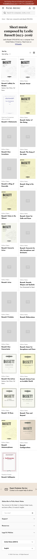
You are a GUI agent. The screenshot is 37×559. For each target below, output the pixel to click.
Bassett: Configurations (25, 446)
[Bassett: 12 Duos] (9, 398)
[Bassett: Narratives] (9, 363)
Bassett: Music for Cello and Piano (26, 217)
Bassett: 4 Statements (9, 122)
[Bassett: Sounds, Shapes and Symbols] (27, 267)
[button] (34, 8)
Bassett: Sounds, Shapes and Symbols (27, 283)
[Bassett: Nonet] (27, 68)
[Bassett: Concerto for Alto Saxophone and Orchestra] (27, 233)
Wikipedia (18, 44)
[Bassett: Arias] (9, 267)
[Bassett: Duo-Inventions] (9, 137)
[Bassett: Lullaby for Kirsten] (9, 68)
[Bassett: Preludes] (9, 302)
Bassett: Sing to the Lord (27, 185)
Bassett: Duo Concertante (6, 348)
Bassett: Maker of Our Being (26, 121)
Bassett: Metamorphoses (7, 446)
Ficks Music (15, 554)
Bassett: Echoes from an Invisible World (27, 380)
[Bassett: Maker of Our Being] (27, 104)
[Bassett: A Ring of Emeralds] (9, 169)
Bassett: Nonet (25, 83)
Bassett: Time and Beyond (26, 414)
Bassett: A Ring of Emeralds (8, 185)
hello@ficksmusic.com (10, 4)
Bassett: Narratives (8, 379)
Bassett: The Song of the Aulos (27, 153)
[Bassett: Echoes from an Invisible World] (27, 363)
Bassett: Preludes (8, 317)
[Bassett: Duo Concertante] (9, 331)
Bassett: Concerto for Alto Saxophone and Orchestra (27, 250)
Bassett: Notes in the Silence (9, 217)
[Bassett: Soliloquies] (9, 462)
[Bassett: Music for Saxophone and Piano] (27, 331)
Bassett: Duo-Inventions (6, 153)
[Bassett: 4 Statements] (9, 104)
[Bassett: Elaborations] (27, 302)
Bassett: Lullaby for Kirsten (8, 84)
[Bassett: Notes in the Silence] (9, 201)
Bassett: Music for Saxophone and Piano (27, 348)
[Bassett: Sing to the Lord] (27, 169)
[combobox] (18, 13)
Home (3, 19)
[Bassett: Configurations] (27, 430)
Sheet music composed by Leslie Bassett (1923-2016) (20, 19)
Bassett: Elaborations (27, 317)
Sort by (4, 51)
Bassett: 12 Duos (7, 413)
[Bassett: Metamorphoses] (9, 430)
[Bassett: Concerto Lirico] (9, 233)
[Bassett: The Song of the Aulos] (27, 137)
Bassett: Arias (6, 282)
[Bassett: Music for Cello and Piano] (27, 201)
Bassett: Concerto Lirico (8, 249)
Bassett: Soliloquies (8, 477)
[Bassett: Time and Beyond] (27, 398)
